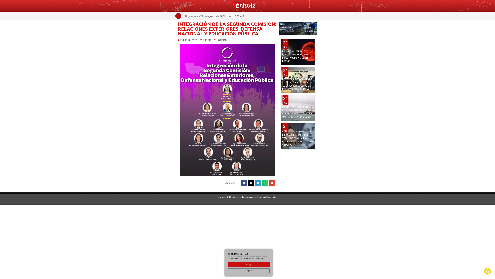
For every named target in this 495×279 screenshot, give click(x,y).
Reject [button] (249, 270)
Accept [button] (248, 264)
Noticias (222, 40)
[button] (244, 183)
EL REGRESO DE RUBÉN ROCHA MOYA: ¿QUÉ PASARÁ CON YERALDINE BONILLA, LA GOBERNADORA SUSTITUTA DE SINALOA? (297, 138)
